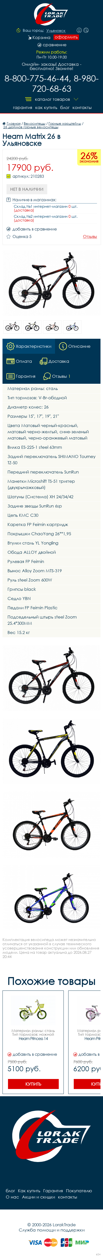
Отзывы (90, 236)
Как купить (46, 107)
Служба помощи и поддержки (51, 1229)
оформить (66, 37)
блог (65, 107)
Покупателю (79, 1190)
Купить (33, 1083)
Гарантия (22, 107)
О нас (12, 1197)
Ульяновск (56, 31)
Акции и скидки (38, 1197)
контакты (82, 107)
